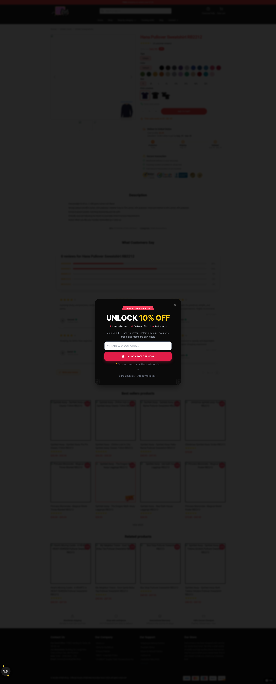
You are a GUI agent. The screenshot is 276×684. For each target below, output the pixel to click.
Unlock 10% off (5, 671)
